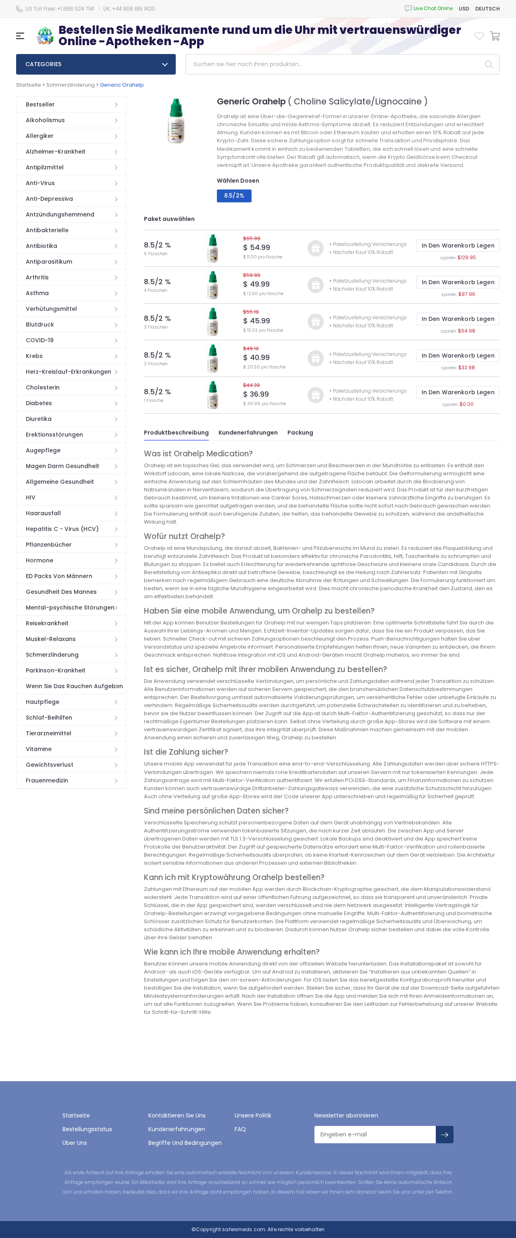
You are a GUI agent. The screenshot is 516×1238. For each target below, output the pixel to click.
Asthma (37, 293)
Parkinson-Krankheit (55, 670)
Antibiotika (41, 246)
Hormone (39, 560)
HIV (30, 497)
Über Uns (74, 1143)
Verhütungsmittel (51, 309)
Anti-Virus (40, 183)
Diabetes (39, 403)
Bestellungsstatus (87, 1129)
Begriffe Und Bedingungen (185, 1143)
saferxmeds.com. (243, 1229)
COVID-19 (40, 340)
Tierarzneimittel (48, 733)
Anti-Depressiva (49, 199)
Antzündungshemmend (60, 214)
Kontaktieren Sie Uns (177, 1115)
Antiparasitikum (49, 262)
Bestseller (40, 104)
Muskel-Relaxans (51, 639)
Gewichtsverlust (49, 765)
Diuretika (39, 419)
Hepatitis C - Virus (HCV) (62, 529)
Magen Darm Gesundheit (62, 466)
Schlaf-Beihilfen (49, 718)
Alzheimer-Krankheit (55, 152)
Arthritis (37, 277)
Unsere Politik (253, 1115)
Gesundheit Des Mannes (61, 592)
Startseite (28, 85)
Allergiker (40, 136)
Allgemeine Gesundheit (60, 482)
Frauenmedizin (47, 780)
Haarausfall (43, 513)
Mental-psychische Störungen (70, 607)
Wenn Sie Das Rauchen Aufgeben (74, 686)
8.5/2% (234, 195)
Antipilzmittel (45, 167)
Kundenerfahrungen (248, 433)
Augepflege (43, 450)
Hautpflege (42, 702)
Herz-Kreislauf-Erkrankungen (68, 372)
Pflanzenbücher (49, 545)
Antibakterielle (47, 230)
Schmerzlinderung (70, 85)
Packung (300, 433)
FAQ (240, 1129)
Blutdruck (40, 324)
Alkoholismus (45, 120)
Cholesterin (43, 387)
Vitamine (39, 749)
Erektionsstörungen (54, 435)
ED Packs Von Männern (59, 576)
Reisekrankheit (47, 623)
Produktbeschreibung (176, 433)
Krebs (34, 356)
